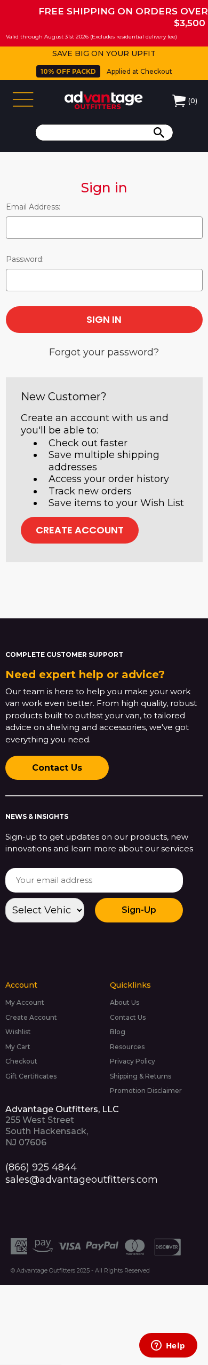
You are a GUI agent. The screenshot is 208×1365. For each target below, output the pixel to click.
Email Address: (33, 207)
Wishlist (18, 1032)
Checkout (21, 1061)
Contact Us (57, 768)
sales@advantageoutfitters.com (81, 1179)
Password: (25, 259)
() (192, 101)
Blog (117, 1032)
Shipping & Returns (140, 1076)
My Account (24, 1002)
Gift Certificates (31, 1076)
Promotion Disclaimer (146, 1091)
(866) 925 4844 (41, 1167)
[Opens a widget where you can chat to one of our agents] (168, 1346)
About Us (124, 1002)
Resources (127, 1047)
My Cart (17, 1047)
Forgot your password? (104, 352)
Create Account (80, 530)
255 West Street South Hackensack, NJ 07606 (62, 1125)
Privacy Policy (132, 1061)
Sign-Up (139, 910)
